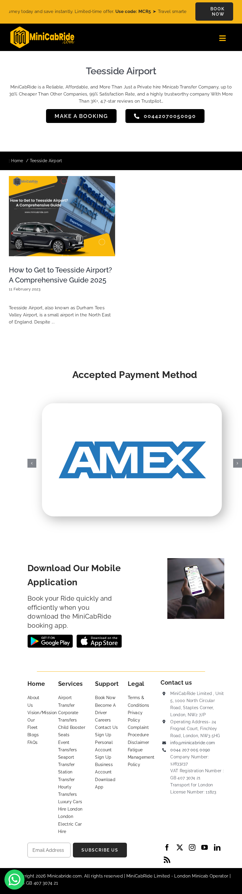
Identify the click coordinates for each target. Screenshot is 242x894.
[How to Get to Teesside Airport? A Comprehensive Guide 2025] (62, 216)
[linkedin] (217, 847)
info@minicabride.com (192, 742)
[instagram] (192, 847)
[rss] (167, 860)
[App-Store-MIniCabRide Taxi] (99, 636)
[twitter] (179, 847)
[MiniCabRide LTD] (42, 28)
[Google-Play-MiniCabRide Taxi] (50, 636)
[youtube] (204, 847)
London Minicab (192, 876)
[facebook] (167, 847)
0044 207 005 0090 (190, 749)
